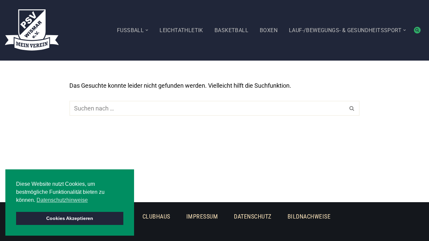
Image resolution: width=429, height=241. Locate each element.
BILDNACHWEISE (309, 216)
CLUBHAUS (156, 216)
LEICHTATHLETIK (181, 30)
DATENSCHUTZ (252, 216)
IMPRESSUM (202, 216)
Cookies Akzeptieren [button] (69, 218)
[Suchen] (417, 30)
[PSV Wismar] (32, 30)
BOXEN (269, 30)
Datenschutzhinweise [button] (62, 200)
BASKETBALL (231, 30)
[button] (146, 30)
